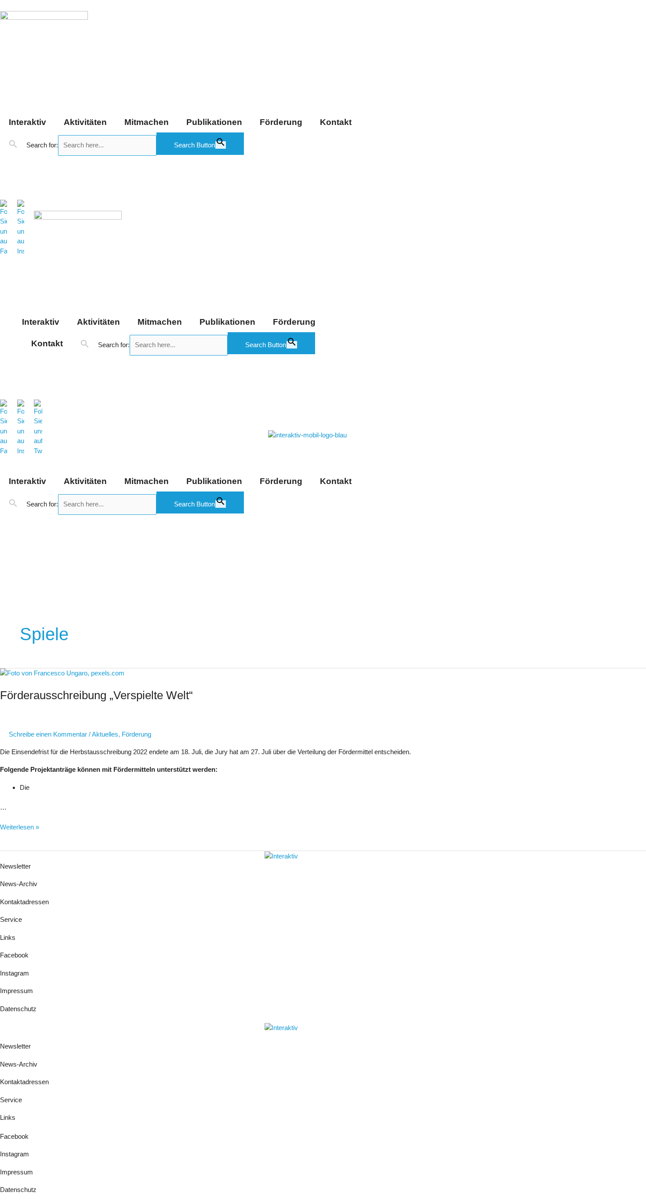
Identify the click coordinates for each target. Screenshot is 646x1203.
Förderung (281, 122)
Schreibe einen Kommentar (48, 734)
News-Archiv (18, 884)
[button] (13, 144)
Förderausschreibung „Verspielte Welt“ (96, 695)
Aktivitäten (85, 122)
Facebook (14, 955)
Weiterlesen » (19, 826)
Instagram (14, 973)
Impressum (17, 990)
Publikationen (214, 122)
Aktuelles (105, 734)
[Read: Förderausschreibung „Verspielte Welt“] (62, 673)
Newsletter (15, 866)
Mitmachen (146, 122)
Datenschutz (18, 1008)
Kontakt (336, 122)
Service (11, 919)
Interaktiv (27, 122)
